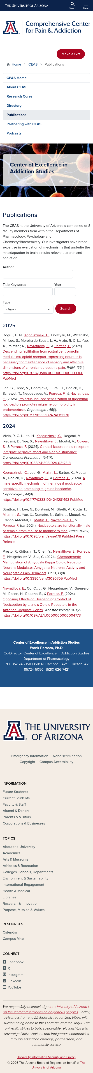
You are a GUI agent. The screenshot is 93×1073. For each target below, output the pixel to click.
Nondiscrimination (67, 756)
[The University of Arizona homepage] (26, 5)
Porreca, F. (62, 346)
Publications (16, 115)
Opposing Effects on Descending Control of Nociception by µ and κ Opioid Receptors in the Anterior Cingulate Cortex (40, 604)
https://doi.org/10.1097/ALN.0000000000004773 (42, 615)
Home (16, 64)
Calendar (10, 932)
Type (6, 302)
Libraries (9, 897)
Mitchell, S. (11, 515)
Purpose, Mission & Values (23, 910)
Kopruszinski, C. (36, 335)
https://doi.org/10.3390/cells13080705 (33, 578)
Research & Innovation (21, 903)
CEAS (32, 64)
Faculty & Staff (14, 804)
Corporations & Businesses (24, 823)
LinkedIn (14, 981)
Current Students (16, 798)
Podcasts (14, 133)
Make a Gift (71, 54)
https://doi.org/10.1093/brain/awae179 (32, 536)
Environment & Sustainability (25, 878)
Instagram (15, 975)
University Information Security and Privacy (46, 1057)
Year (57, 284)
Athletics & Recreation (20, 865)
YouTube (14, 987)
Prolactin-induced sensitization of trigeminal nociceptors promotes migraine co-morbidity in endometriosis (45, 404)
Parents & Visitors (17, 817)
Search (65, 308)
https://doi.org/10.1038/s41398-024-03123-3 (37, 463)
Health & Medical (16, 891)
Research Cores (20, 96)
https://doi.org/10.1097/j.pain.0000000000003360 (43, 373)
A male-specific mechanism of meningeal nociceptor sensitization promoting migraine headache (44, 483)
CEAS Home (17, 78)
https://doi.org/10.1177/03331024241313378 (36, 415)
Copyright (27, 762)
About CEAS (16, 87)
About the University (19, 847)
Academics (11, 853)
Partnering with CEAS (24, 124)
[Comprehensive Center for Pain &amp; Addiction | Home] (46, 27)
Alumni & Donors (16, 811)
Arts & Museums (15, 859)
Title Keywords (14, 284)
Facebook (15, 962)
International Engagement (23, 884)
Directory (14, 105)
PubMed (9, 378)
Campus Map (13, 938)
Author (8, 267)
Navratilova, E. (38, 346)
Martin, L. (49, 472)
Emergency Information (29, 756)
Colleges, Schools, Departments (28, 872)
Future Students (15, 792)
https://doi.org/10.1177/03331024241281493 (36, 499)
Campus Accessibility (56, 762)
